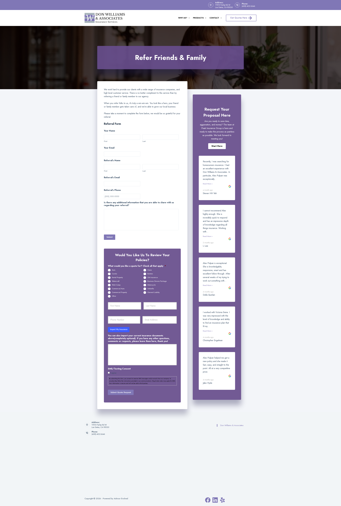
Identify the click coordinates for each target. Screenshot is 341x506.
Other (114, 296)
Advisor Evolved (121, 498)
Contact (214, 18)
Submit (110, 237)
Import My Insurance (118, 329)
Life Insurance (152, 277)
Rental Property (117, 277)
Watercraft (115, 281)
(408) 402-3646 (248, 6)
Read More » (207, 183)
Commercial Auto (118, 288)
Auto (113, 270)
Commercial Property (119, 292)
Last (144, 141)
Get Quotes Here (238, 17)
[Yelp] (222, 500)
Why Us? (182, 18)
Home (149, 270)
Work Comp (116, 285)
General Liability (153, 292)
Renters (150, 274)
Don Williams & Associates (231, 425)
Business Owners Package (157, 281)
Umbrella (150, 288)
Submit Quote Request (121, 392)
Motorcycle (151, 285)
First (105, 141)
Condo (114, 274)
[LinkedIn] (215, 500)
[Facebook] (207, 500)
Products (198, 18)
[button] (217, 146)
